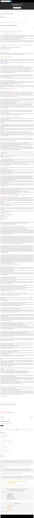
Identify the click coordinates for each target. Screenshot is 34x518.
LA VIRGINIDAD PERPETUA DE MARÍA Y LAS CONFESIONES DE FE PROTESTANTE (16, 481)
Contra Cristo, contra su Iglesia (4, 447)
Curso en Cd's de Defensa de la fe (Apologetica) (6, 442)
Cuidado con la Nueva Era (3, 436)
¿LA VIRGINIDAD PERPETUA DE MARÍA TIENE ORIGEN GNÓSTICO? (11, 473)
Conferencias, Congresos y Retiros (11, 498)
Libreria (1, 453)
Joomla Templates (3, 516)
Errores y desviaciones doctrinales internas (6, 449)
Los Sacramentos (6, 11)
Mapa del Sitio (3, 511)
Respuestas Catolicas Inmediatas (4, 434)
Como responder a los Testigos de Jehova (5, 440)
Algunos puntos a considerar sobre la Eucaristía (8, 25)
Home (2, 11)
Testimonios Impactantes (3, 451)
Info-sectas (1, 438)
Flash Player (7, 423)
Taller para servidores (9, 495)
